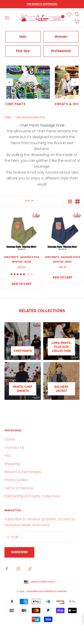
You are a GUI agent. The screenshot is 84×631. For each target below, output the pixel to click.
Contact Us (14, 447)
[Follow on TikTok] (30, 569)
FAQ (7, 455)
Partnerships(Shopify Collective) (32, 496)
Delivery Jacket (61, 388)
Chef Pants (23, 351)
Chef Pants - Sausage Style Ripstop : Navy (62, 259)
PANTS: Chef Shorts (22, 388)
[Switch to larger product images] (70, 201)
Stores (9, 439)
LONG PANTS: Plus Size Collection (61, 346)
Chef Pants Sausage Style (30, 117)
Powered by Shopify (55, 591)
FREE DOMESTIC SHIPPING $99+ (42, 4)
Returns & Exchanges (22, 471)
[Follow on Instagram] (18, 569)
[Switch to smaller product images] (77, 201)
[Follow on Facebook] (6, 569)
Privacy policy (16, 479)
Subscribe (19, 552)
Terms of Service (18, 488)
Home (7, 117)
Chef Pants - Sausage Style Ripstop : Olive (21, 259)
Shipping (12, 463)
